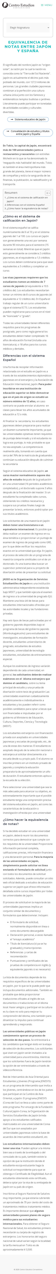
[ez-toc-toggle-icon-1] (46, 193)
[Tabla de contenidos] (48, 193)
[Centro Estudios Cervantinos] (18, 5)
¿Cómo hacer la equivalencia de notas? (27, 208)
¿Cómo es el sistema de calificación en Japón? (27, 199)
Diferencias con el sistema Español (26, 204)
